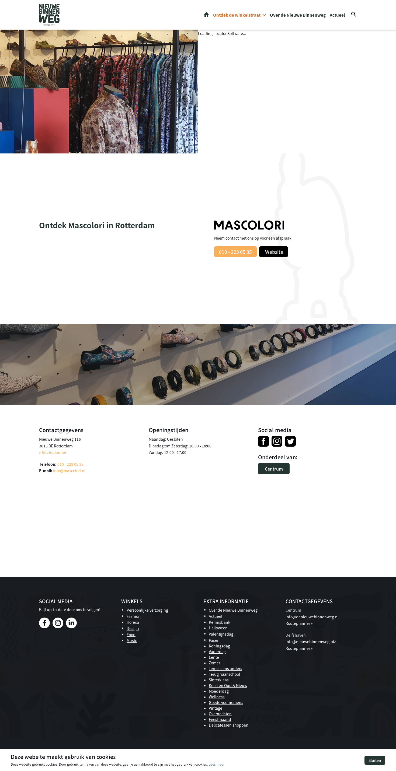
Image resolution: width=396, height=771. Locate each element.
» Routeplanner (52, 452)
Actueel (337, 15)
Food (131, 634)
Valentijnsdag (221, 634)
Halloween (218, 627)
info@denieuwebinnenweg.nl (312, 616)
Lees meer (217, 764)
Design (133, 628)
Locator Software (228, 33)
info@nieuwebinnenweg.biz (311, 641)
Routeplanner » (299, 623)
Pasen (214, 640)
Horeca (133, 622)
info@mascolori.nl (69, 470)
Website (273, 251)
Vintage (215, 708)
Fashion (134, 616)
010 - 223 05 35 (235, 251)
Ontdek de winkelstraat (236, 15)
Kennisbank (219, 622)
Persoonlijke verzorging (147, 610)
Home (206, 14)
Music (132, 640)
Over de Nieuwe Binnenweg (298, 15)
